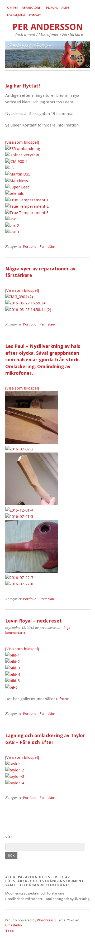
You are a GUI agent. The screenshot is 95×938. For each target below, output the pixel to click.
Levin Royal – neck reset (33, 621)
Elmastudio (13, 925)
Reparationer (32, 7)
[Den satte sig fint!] (12, 674)
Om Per (12, 7)
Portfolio (29, 247)
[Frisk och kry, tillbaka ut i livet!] (11, 687)
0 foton (62, 699)
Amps (65, 7)
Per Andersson (47, 27)
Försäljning (16, 15)
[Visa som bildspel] (22, 142)
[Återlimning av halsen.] (12, 668)
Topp (9, 931)
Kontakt (35, 15)
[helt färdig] (14, 776)
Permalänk (47, 247)
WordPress (45, 920)
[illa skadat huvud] (14, 763)
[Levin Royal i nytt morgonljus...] (12, 655)
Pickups (52, 7)
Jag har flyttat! (22, 86)
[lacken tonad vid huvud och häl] (14, 783)
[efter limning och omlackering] (14, 770)
